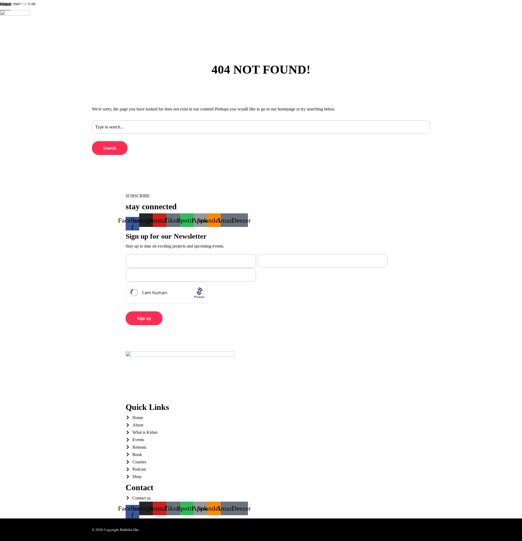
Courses (25, 29)
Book (4, 29)
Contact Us (94, 29)
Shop (70, 29)
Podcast (49, 29)
